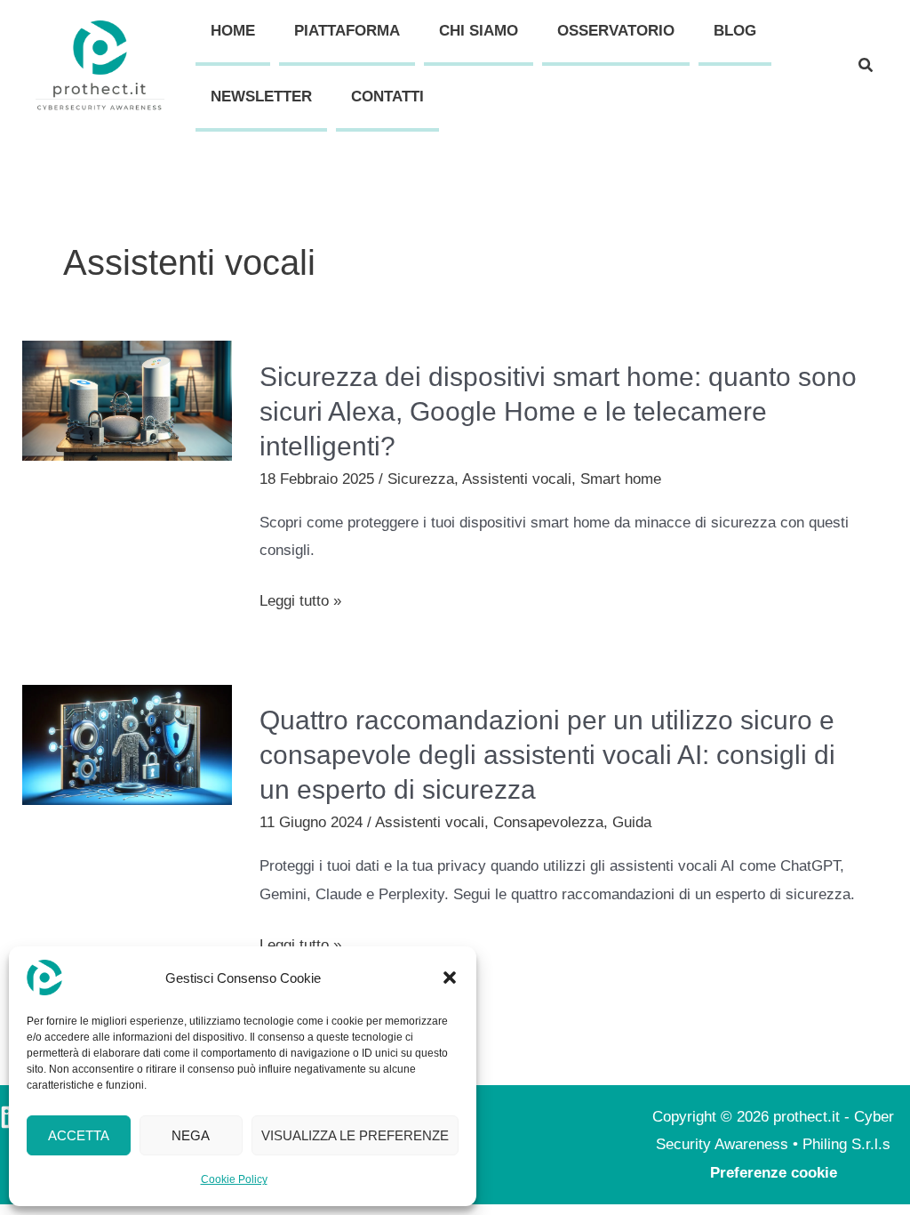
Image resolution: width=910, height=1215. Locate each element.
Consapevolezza (548, 822)
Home (233, 30)
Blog (735, 30)
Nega (191, 1135)
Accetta (78, 1135)
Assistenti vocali (516, 479)
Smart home (620, 479)
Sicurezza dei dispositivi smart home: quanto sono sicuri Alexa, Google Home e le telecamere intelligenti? (558, 411)
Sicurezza (420, 479)
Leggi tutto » (300, 601)
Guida (631, 822)
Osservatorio (616, 30)
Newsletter (261, 96)
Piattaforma (347, 30)
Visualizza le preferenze (355, 1135)
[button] (450, 977)
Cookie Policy (234, 1179)
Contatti (387, 96)
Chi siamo (478, 30)
